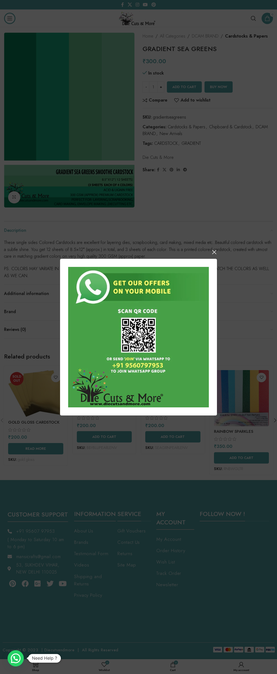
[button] (16, 658)
